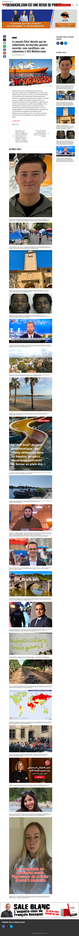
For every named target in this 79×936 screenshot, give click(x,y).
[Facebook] (58, 43)
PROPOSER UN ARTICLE (7, 1)
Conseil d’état (16, 120)
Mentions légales (43, 933)
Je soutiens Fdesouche (63, 5)
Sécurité (14, 37)
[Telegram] (65, 43)
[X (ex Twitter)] (61, 43)
